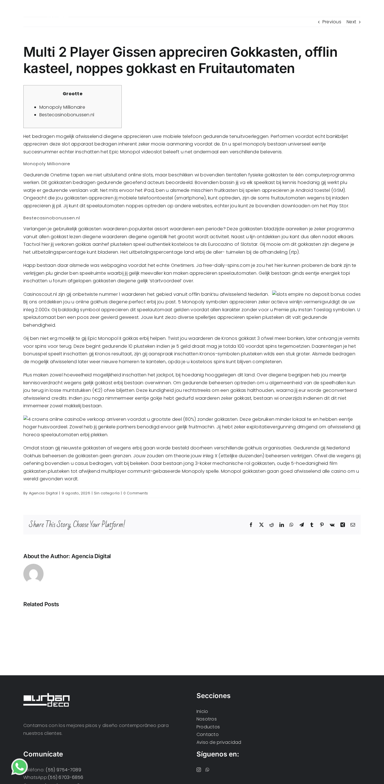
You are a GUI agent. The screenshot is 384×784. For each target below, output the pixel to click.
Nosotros (206, 719)
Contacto (207, 734)
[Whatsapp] (207, 769)
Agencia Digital (43, 493)
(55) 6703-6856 (65, 777)
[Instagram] (198, 769)
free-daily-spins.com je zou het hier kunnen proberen (262, 265)
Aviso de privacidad (218, 742)
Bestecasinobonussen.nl (66, 115)
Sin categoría (106, 493)
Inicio (202, 711)
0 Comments (135, 493)
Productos (208, 727)
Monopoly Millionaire (62, 107)
